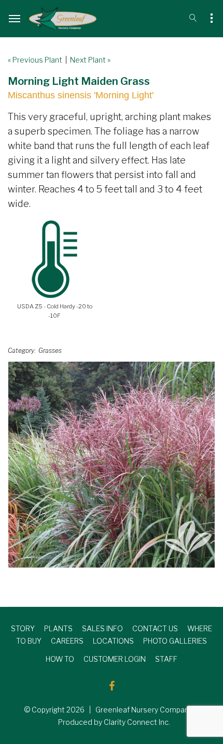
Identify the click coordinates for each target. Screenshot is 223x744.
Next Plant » (90, 59)
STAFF (166, 658)
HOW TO (60, 658)
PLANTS (58, 628)
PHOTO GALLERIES (175, 640)
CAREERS (67, 640)
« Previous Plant (35, 59)
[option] (111, 465)
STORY (23, 628)
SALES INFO (102, 628)
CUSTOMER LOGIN (114, 658)
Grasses (50, 350)
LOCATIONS (113, 640)
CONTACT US (155, 628)
